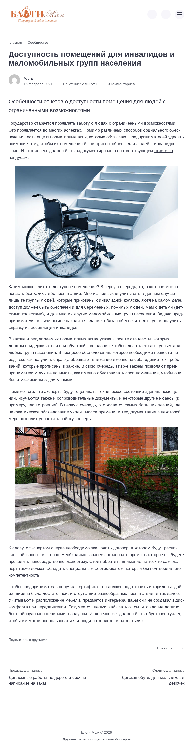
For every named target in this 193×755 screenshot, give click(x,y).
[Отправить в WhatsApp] (38, 648)
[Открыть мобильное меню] (179, 14)
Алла (28, 78)
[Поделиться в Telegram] (21, 648)
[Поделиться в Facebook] (12, 648)
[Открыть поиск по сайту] (166, 14)
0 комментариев (121, 84)
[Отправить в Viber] (29, 648)
